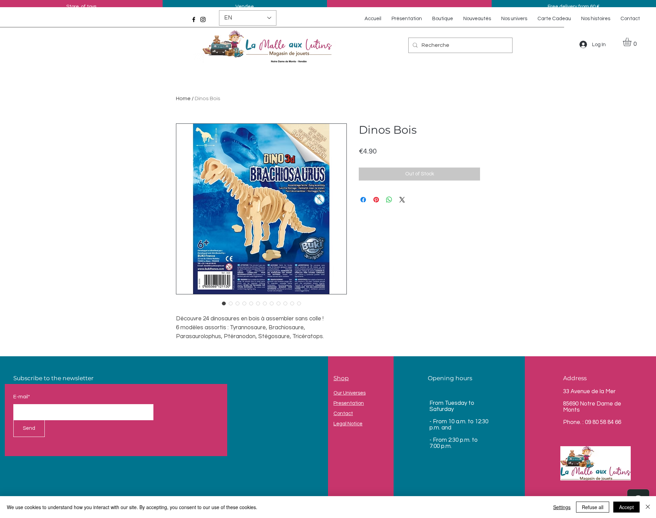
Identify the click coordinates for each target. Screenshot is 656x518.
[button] (632, 42)
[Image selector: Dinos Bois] (223, 303)
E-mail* (21, 396)
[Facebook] (193, 19)
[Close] (648, 507)
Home (183, 98)
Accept (626, 507)
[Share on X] (402, 200)
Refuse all (592, 507)
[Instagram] (203, 19)
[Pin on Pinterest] (376, 200)
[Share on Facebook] (363, 200)
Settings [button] (562, 507)
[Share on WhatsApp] (389, 200)
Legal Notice (348, 423)
